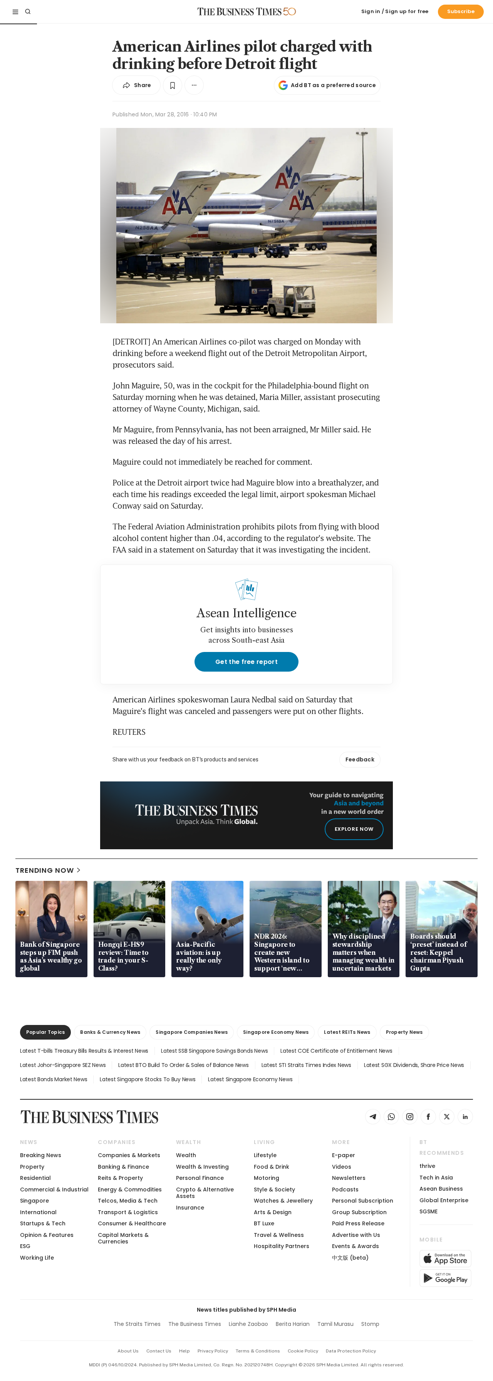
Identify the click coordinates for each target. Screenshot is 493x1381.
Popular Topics (45, 1032)
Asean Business (441, 1189)
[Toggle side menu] (15, 11)
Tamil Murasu (335, 1324)
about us (128, 1351)
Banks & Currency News (110, 1032)
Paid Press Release (358, 1223)
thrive (427, 1166)
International (38, 1212)
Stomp (370, 1324)
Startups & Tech (42, 1223)
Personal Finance (200, 1178)
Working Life (37, 1258)
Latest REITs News (347, 1032)
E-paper (343, 1155)
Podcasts (345, 1189)
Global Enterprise (443, 1200)
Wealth (186, 1155)
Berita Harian (293, 1324)
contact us (158, 1351)
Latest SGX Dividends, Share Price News (414, 1065)
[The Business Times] (239, 11)
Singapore (34, 1201)
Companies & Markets (129, 1155)
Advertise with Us (356, 1235)
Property (32, 1167)
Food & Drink (271, 1167)
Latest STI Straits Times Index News (306, 1065)
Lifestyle (265, 1155)
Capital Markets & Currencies (123, 1238)
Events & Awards (355, 1246)
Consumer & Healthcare (132, 1223)
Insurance (190, 1207)
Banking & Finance (123, 1167)
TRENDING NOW (44, 870)
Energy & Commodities (130, 1189)
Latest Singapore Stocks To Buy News (147, 1079)
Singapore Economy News (276, 1032)
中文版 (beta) (350, 1258)
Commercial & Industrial (54, 1189)
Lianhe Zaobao (248, 1324)
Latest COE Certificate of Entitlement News (336, 1051)
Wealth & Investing (202, 1167)
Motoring (266, 1178)
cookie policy (303, 1351)
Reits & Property (120, 1178)
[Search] (28, 11)
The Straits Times (137, 1324)
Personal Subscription (362, 1201)
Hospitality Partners (281, 1246)
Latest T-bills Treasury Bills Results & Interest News (84, 1051)
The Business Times (194, 1324)
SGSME (428, 1211)
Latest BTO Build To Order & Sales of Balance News (183, 1065)
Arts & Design (273, 1212)
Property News (404, 1032)
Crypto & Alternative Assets (205, 1193)
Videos (341, 1167)
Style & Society (274, 1189)
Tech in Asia (436, 1177)
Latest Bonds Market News (53, 1079)
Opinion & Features (47, 1235)
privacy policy (213, 1351)
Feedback (359, 759)
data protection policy (351, 1351)
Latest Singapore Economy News (250, 1079)
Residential (35, 1178)
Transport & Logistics (128, 1212)
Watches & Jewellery (283, 1201)
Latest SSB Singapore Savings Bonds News (214, 1051)
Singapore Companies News (192, 1032)
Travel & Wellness (279, 1235)
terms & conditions (258, 1351)
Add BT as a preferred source (333, 85)
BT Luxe (264, 1223)
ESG (25, 1246)
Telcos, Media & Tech (128, 1201)
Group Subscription (359, 1212)
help (184, 1351)
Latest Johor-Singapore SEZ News (63, 1065)
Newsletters (349, 1178)
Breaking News (40, 1155)
